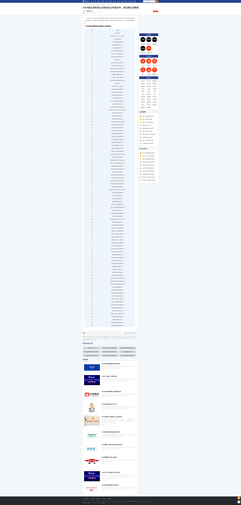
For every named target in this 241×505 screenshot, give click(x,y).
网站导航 (134, 1)
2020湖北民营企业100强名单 (109, 351)
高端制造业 (154, 81)
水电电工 (149, 99)
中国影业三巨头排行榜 (147, 137)
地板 (149, 88)
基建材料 (143, 102)
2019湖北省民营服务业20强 (91, 355)
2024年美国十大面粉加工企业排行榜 (150, 165)
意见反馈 (104, 498)
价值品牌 (149, 86)
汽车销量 (155, 86)
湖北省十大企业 (91, 347)
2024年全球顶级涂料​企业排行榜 (149, 153)
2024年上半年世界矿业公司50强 (149, 177)
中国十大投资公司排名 (147, 119)
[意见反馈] (238, 501)
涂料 (155, 91)
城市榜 (106, 1)
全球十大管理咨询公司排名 (148, 116)
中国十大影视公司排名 (147, 131)
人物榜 (122, 1)
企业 (90, 4)
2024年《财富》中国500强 (148, 156)
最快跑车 (155, 83)
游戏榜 (130, 1)
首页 (91, 1)
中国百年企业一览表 (146, 125)
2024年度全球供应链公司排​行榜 (149, 168)
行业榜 (118, 1)
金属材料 (149, 107)
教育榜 (110, 1)
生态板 (142, 88)
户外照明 (155, 102)
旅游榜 (102, 1)
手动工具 (149, 104)
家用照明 (149, 102)
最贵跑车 (143, 86)
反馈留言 (84, 502)
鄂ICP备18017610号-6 (133, 501)
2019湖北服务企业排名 (127, 351)
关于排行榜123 (86, 498)
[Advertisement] (148, 23)
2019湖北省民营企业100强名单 (110, 355)
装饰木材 (155, 96)
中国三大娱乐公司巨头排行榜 (148, 134)
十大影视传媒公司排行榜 (147, 143)
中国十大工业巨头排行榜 (147, 122)
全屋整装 (149, 96)
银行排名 (143, 83)
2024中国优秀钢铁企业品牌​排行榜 (149, 159)
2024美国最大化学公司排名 (148, 174)
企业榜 (114, 1)
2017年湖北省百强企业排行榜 (127, 355)
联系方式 (92, 498)
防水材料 (149, 94)
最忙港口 (149, 83)
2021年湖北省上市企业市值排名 (109, 347)
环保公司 (143, 81)
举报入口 (89, 502)
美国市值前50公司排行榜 (147, 128)
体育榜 (126, 1)
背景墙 (142, 99)
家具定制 (143, 96)
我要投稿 (109, 498)
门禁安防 (155, 99)
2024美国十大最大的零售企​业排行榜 (150, 171)
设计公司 (149, 81)
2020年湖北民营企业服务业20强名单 (127, 347)
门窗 (155, 94)
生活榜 (95, 1)
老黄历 (103, 502)
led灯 (143, 104)
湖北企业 (89, 333)
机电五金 (155, 104)
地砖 (143, 94)
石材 (149, 91)
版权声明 (98, 498)
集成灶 (142, 91)
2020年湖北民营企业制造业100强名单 (91, 351)
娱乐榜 (98, 1)
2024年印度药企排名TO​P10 (148, 162)
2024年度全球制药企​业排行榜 (148, 180)
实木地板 (155, 88)
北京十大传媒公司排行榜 (147, 140)
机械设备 (143, 107)
